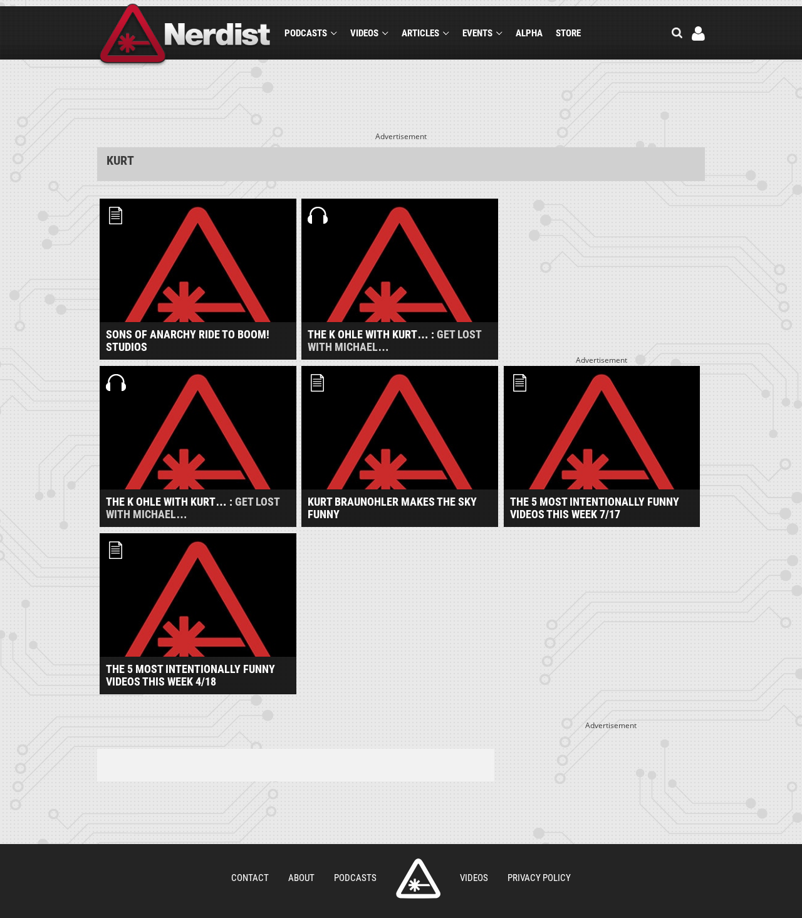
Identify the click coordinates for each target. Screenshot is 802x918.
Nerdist (185, 35)
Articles (420, 33)
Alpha (529, 33)
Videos (364, 33)
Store (568, 33)
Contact (250, 878)
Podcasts (305, 33)
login (698, 33)
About (301, 878)
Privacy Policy (539, 878)
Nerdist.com (418, 878)
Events (477, 33)
